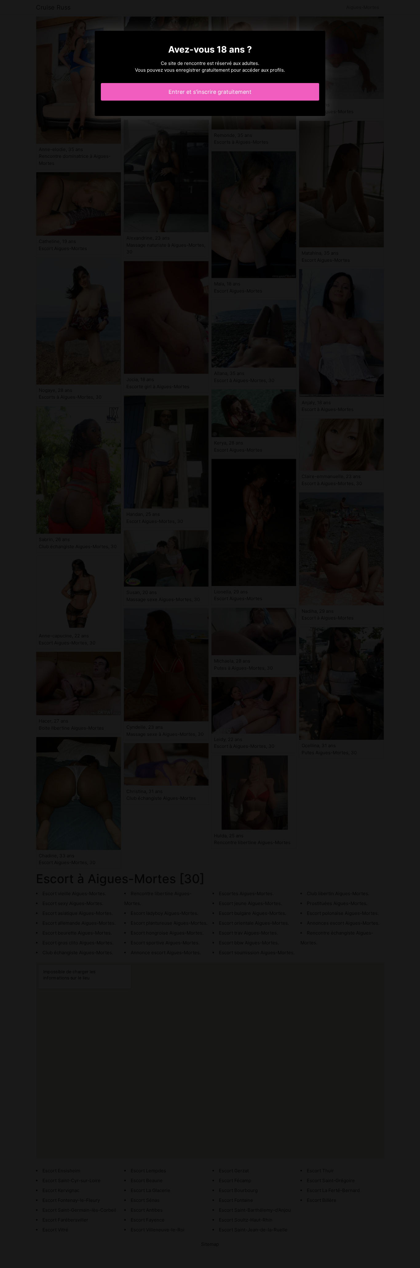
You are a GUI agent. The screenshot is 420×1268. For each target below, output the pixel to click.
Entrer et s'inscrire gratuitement (210, 92)
